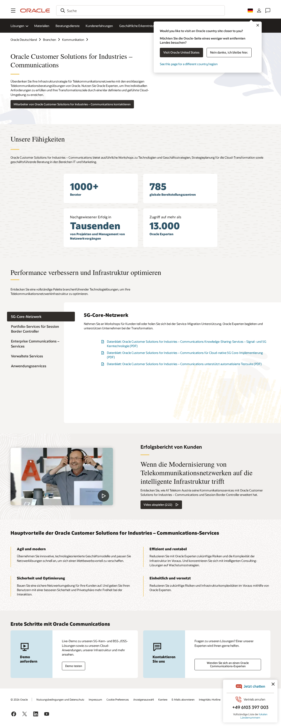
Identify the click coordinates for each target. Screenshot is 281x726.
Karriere (162, 699)
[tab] (41, 316)
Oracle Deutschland (24, 40)
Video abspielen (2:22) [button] (158, 504)
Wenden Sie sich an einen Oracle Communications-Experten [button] (228, 664)
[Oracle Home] (35, 10)
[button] (13, 10)
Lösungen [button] (17, 26)
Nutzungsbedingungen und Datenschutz (60, 699)
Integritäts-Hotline (209, 699)
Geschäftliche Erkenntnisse (137, 26)
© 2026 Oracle (19, 699)
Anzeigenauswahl (143, 699)
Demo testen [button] (73, 666)
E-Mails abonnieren (183, 699)
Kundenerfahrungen (99, 26)
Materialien (41, 26)
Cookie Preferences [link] (117, 699)
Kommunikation (73, 40)
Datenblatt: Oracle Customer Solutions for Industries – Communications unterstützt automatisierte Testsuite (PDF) (184, 364)
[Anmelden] (259, 10)
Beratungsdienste (67, 26)
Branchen (49, 40)
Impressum (95, 699)
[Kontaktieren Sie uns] (267, 10)
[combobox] (140, 10)
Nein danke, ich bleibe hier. (229, 52)
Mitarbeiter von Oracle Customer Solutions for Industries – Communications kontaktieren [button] (72, 104)
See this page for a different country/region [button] (189, 64)
